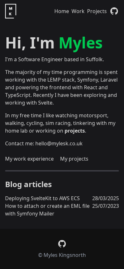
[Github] (114, 11)
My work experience (29, 158)
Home (61, 11)
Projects (97, 11)
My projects (74, 158)
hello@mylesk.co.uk (59, 143)
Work (78, 11)
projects (75, 130)
